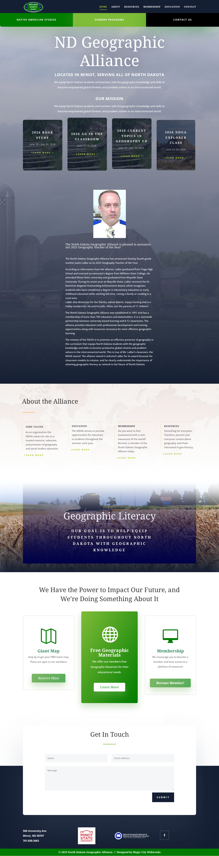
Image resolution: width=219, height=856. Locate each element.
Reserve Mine (48, 678)
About (115, 7)
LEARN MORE (41, 152)
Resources (131, 7)
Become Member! (170, 683)
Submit (163, 797)
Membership (151, 7)
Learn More (174, 157)
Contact (190, 7)
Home (103, 7)
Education (172, 7)
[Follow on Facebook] (164, 835)
